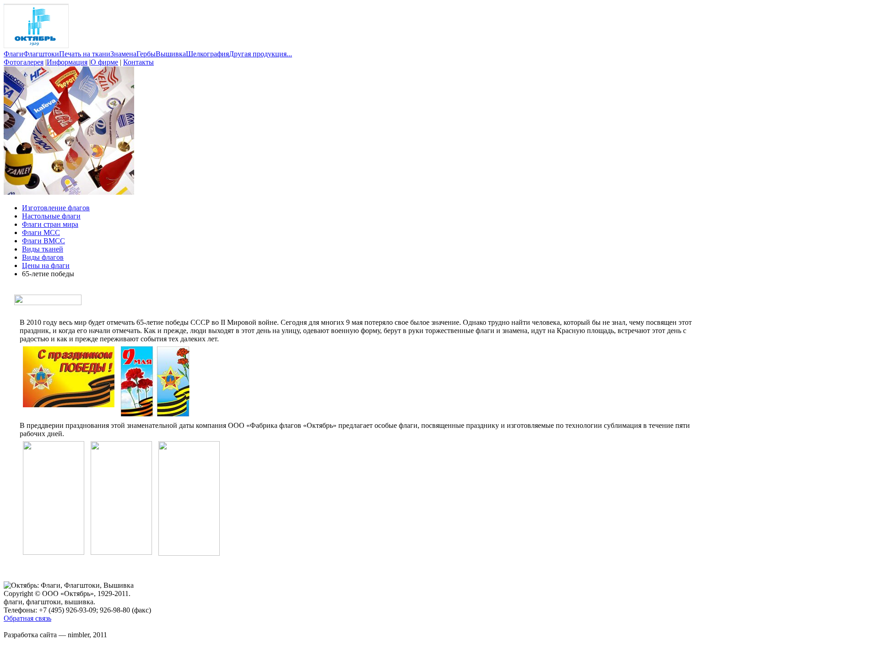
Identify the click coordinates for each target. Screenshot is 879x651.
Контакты (138, 62)
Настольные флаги (51, 216)
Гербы (146, 54)
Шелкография (207, 54)
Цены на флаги (46, 265)
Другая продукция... (260, 54)
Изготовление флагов (56, 208)
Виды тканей (42, 249)
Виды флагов (43, 257)
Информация (67, 62)
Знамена (123, 54)
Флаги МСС (41, 232)
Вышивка (171, 54)
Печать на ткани (84, 54)
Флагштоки (41, 54)
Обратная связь (27, 618)
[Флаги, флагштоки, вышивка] (36, 45)
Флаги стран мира (50, 224)
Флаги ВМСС (43, 241)
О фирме (104, 62)
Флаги (13, 54)
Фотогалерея (23, 62)
